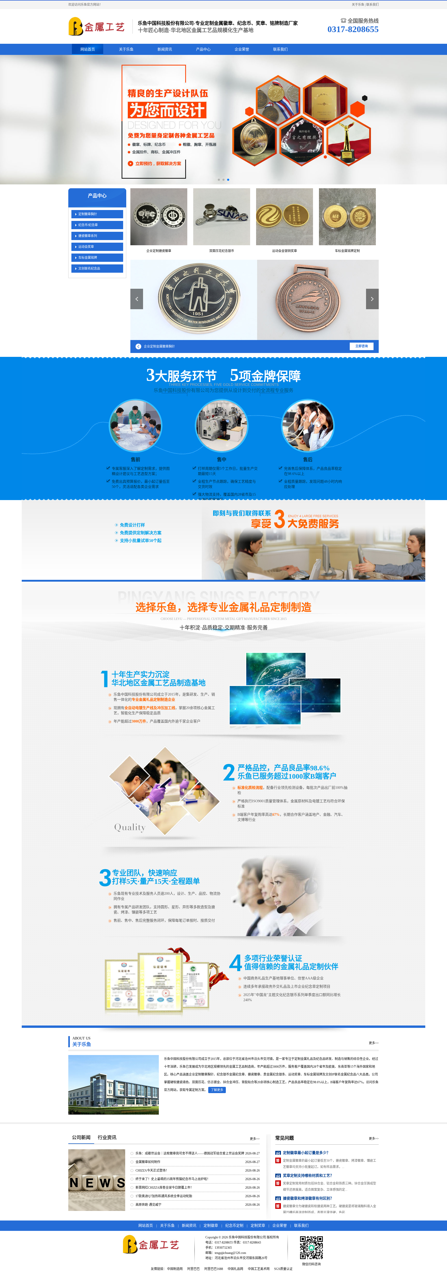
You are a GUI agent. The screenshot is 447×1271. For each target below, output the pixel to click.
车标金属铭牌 (87, 257)
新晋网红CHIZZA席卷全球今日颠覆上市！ (164, 1187)
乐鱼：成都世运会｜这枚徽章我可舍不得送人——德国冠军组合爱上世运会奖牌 (190, 1153)
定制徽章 (211, 1225)
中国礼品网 (235, 1269)
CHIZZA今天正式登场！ (152, 1170)
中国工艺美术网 (259, 1269)
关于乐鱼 (358, 4)
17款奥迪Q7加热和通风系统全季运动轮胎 (164, 1196)
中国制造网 (175, 1269)
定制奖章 (258, 1225)
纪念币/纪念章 (88, 225)
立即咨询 (361, 346)
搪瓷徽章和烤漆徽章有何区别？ (308, 1176)
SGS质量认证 (283, 1269)
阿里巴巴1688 (213, 1269)
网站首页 (87, 49)
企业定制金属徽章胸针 (159, 346)
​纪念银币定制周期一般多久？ (306, 1198)
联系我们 (372, 4)
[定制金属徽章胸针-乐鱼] (254, 300)
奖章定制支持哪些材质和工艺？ (308, 1153)
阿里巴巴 (193, 1269)
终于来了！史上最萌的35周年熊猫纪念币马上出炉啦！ (173, 1179)
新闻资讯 (165, 49)
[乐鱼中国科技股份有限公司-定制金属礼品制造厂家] (97, 26)
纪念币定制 (234, 1225)
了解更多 (217, 1090)
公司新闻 (81, 1137)
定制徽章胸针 (87, 214)
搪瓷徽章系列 (87, 236)
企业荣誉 (242, 49)
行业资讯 (107, 1137)
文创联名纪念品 (89, 268)
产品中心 (203, 49)
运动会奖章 (86, 247)
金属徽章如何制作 (148, 1162)
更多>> (374, 1043)
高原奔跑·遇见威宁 (148, 1205)
